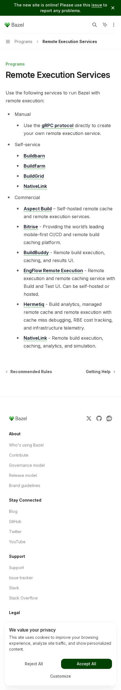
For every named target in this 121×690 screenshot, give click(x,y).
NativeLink (35, 186)
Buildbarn (34, 156)
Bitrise (31, 226)
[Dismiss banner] (112, 8)
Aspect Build (38, 208)
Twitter (15, 531)
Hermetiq (34, 304)
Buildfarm (34, 166)
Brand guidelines (24, 485)
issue (96, 5)
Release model (23, 475)
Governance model (27, 465)
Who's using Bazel (26, 445)
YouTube (17, 541)
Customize (60, 676)
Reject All (34, 663)
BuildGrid (34, 176)
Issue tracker (21, 577)
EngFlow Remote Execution (53, 270)
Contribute (18, 455)
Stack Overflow (23, 598)
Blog (13, 511)
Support (16, 567)
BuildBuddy (36, 252)
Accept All (86, 663)
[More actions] (113, 25)
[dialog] (60, 654)
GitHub (15, 521)
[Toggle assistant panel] (104, 24)
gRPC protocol (57, 125)
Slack (14, 587)
